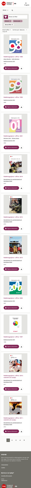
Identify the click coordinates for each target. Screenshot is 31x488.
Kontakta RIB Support (6, 476)
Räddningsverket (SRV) (9, 61)
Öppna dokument (12, 68)
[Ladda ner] (21, 68)
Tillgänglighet (4, 464)
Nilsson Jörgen (15, 138)
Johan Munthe (7, 59)
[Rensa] (12, 24)
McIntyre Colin (7, 138)
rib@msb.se (4, 480)
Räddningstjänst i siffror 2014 (13, 176)
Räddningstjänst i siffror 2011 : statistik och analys (13, 419)
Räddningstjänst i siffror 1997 (13, 337)
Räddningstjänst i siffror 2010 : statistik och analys (13, 376)
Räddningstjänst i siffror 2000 (13, 298)
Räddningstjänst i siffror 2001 (13, 136)
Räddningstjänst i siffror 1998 (13, 57)
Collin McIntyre (15, 59)
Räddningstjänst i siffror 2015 (13, 217)
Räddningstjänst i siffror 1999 (13, 97)
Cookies (3, 467)
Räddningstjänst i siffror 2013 (13, 257)
